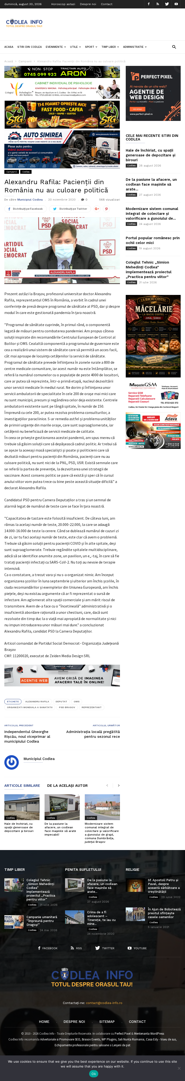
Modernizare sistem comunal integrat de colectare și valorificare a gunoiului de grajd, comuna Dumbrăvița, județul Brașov (102, 833)
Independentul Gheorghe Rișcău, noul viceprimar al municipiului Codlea (27, 737)
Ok (94, 1074)
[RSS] (157, 4)
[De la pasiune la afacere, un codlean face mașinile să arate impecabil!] (62, 807)
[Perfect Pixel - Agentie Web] (153, 120)
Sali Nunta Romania (131, 1039)
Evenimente (54, 47)
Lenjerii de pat (121, 1045)
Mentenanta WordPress (149, 1034)
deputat (61, 701)
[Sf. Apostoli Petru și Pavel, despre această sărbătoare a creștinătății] (135, 885)
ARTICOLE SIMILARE (22, 786)
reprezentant (92, 707)
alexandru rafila (37, 701)
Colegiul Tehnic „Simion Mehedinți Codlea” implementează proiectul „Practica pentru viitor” (40, 889)
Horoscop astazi (63, 4)
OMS (76, 701)
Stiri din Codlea (29, 47)
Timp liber (108, 47)
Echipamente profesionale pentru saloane (82, 1045)
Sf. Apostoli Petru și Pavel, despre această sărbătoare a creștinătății (164, 885)
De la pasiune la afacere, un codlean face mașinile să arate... (151, 184)
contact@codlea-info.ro (104, 1003)
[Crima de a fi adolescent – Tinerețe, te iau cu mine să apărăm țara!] (74, 917)
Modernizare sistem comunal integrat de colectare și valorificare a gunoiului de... (152, 214)
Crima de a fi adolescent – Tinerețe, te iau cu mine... (101, 918)
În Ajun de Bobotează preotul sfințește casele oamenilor (164, 913)
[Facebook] (148, 4)
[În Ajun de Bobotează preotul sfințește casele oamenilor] (135, 914)
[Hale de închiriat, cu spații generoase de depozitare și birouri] (22, 807)
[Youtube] (176, 4)
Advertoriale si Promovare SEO (60, 1039)
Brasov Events (91, 1039)
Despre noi (88, 4)
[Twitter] (167, 4)
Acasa (8, 47)
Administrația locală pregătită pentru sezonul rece (93, 734)
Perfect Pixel (123, 1034)
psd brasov (67, 707)
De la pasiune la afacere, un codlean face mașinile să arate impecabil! (60, 829)
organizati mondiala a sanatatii (30, 707)
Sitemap (107, 1021)
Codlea (26, 171)
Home (44, 1021)
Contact (106, 4)
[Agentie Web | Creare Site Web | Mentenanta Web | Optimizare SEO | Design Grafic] (62, 690)
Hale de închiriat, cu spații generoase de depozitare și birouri (18, 827)
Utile (74, 47)
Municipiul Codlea (30, 199)
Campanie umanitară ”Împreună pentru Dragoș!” (41, 921)
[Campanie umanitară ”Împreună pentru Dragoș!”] (14, 922)
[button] (174, 46)
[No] (179, 1068)
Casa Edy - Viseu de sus (161, 1039)
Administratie (133, 47)
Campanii (11, 171)
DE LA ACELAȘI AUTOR (67, 786)
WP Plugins (109, 1039)
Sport (89, 47)
